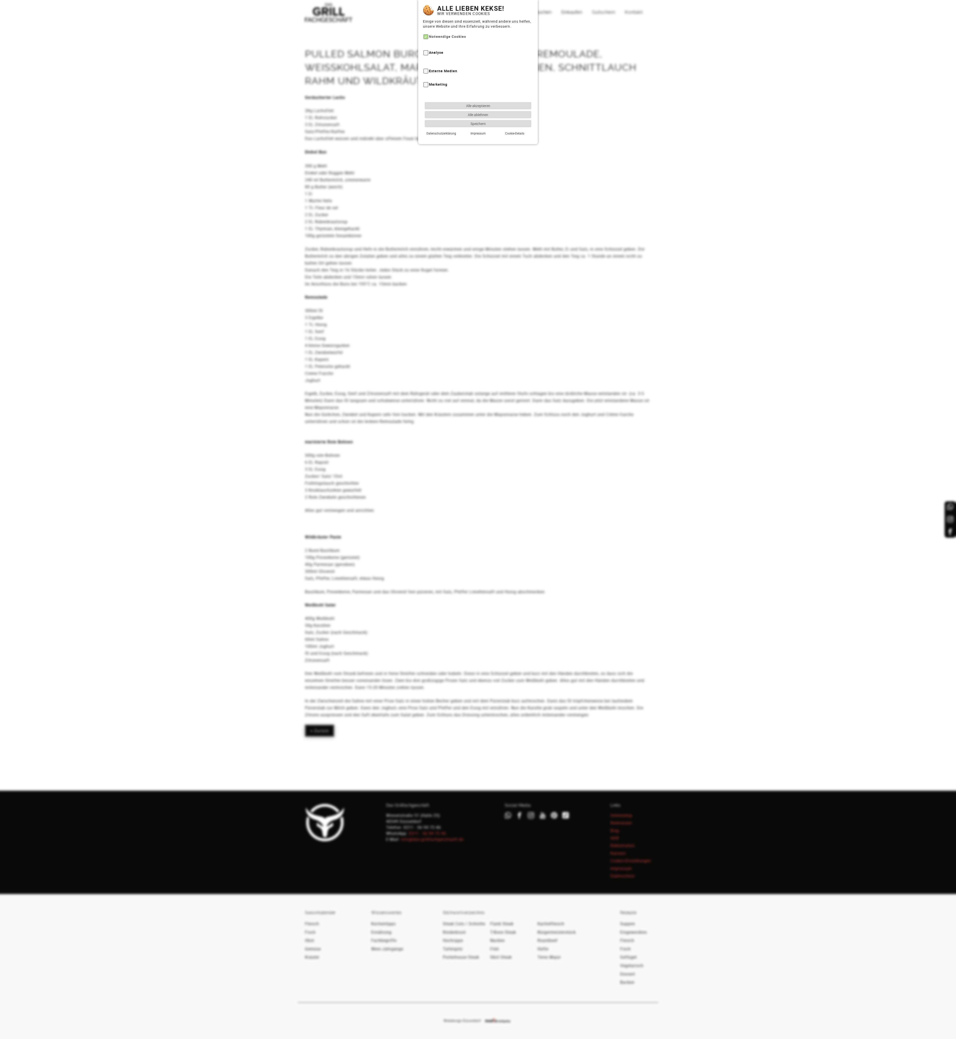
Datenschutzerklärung (441, 133)
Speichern (478, 123)
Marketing (438, 84)
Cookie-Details (514, 133)
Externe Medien (443, 70)
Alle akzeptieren (478, 105)
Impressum (478, 133)
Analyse (436, 52)
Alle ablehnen (478, 114)
